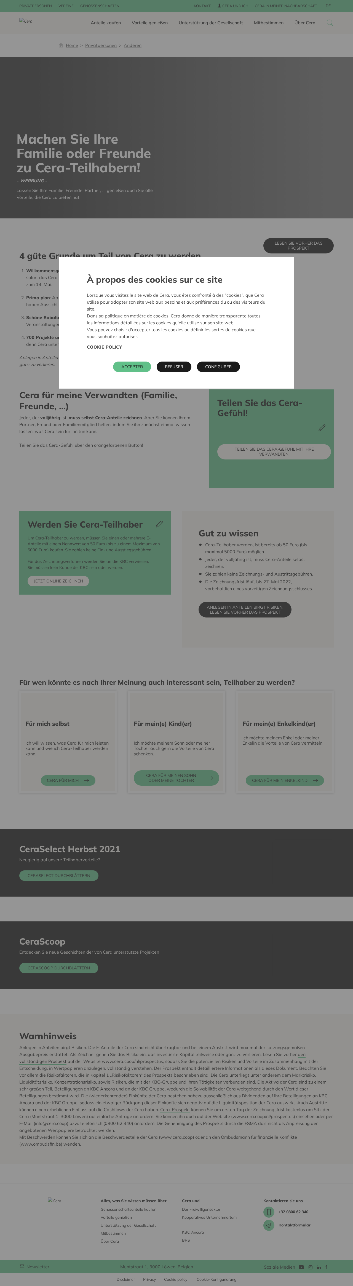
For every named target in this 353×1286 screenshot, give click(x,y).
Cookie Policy (104, 347)
